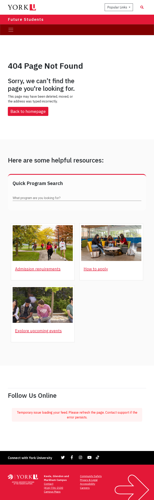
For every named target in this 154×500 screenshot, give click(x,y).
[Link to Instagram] (80, 457)
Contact (48, 484)
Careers (85, 488)
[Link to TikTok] (98, 457)
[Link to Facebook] (71, 457)
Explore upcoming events (38, 330)
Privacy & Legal (88, 480)
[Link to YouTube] (89, 457)
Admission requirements (38, 269)
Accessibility (87, 484)
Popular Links (117, 7)
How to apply (96, 269)
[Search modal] (142, 7)
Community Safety (91, 476)
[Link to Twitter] (63, 457)
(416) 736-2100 (53, 488)
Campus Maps (52, 491)
